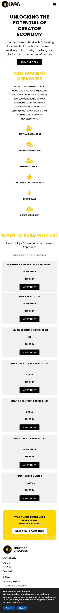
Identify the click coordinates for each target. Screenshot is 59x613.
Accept (9, 608)
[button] (54, 4)
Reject (22, 608)
